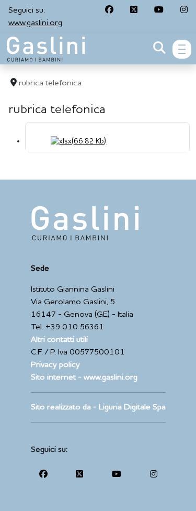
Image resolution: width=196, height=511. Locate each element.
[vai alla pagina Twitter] (133, 10)
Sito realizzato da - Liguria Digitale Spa (98, 407)
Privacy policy (55, 365)
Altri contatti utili (59, 340)
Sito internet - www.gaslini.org (84, 377)
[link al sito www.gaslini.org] (85, 222)
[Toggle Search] (159, 49)
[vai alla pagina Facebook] (109, 10)
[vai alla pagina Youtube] (159, 10)
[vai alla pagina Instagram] (184, 10)
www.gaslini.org (35, 23)
